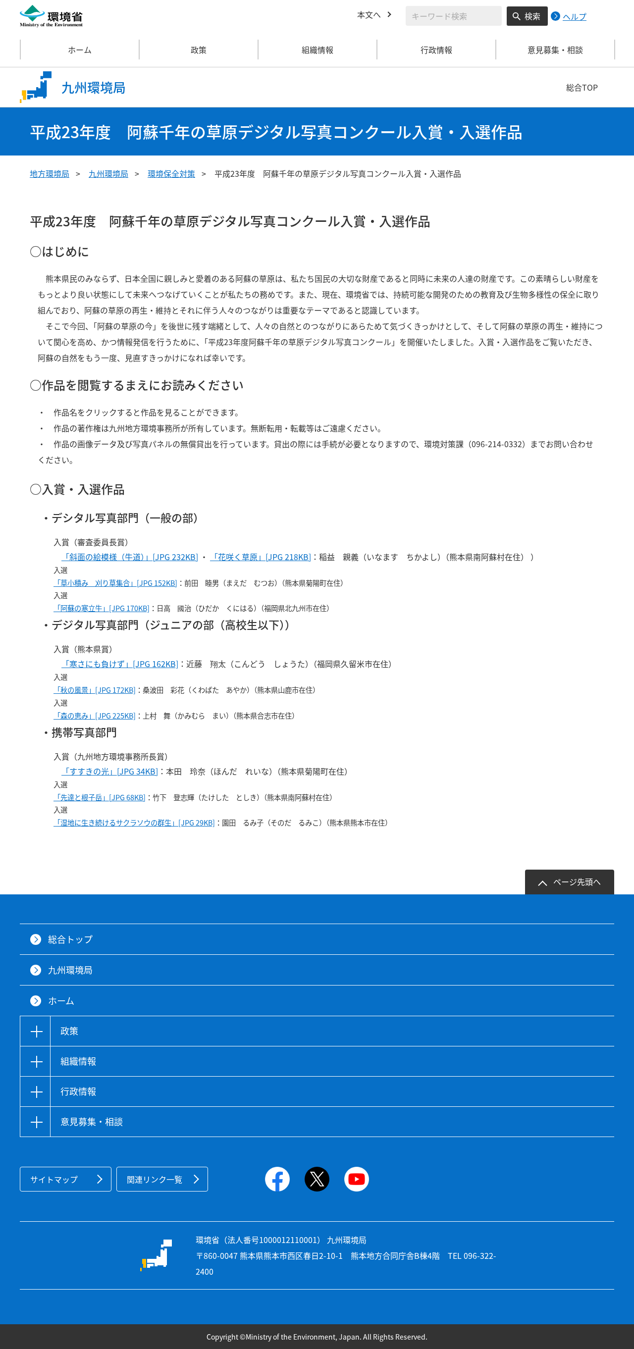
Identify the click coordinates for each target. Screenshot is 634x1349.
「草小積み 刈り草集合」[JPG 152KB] (115, 582)
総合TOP (582, 87)
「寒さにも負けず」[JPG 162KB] (119, 664)
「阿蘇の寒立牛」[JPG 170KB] (101, 608)
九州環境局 (108, 173)
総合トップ (70, 939)
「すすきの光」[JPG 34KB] (109, 771)
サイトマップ (54, 1179)
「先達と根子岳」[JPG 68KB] (99, 797)
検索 (532, 16)
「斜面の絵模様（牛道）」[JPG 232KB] (129, 557)
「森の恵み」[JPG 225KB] (94, 715)
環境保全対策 (171, 173)
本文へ (369, 14)
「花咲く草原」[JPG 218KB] (260, 557)
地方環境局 (49, 173)
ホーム (80, 49)
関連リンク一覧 (154, 1179)
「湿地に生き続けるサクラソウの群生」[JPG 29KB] (134, 822)
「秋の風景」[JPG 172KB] (94, 689)
